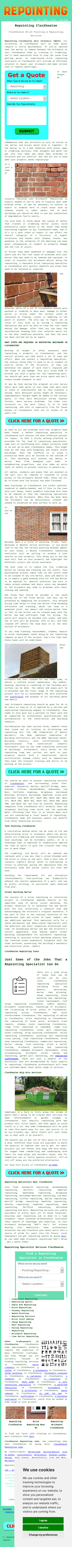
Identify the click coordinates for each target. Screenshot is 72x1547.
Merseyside (34, 1452)
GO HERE (53, 1165)
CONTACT (54, 20)
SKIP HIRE (28, 1382)
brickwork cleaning (56, 1373)
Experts (9, 1512)
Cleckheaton (17, 784)
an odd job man (50, 1393)
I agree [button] (43, 1520)
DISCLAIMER (63, 20)
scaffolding (16, 697)
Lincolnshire (24, 1455)
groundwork (54, 1388)
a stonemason (40, 1370)
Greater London (57, 1455)
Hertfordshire (51, 1452)
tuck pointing (34, 1044)
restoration (14, 831)
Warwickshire (39, 1458)
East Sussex (22, 1458)
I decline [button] (43, 1527)
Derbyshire (40, 1455)
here (63, 1236)
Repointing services (42, 1210)
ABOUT (46, 20)
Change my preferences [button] (43, 1534)
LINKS (38, 20)
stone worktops (13, 1373)
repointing (61, 58)
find (15, 1187)
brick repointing (44, 263)
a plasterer (52, 1379)
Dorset (8, 1458)
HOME (32, 20)
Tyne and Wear (57, 1458)
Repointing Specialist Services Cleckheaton (34, 1247)
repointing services (27, 1362)
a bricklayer (29, 1390)
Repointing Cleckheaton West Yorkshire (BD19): (33, 41)
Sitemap (7, 1509)
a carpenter (34, 1376)
